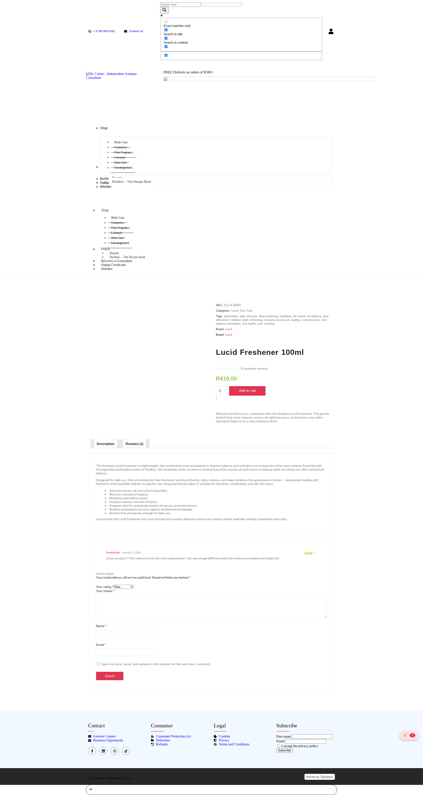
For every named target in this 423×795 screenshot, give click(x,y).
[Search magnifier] (164, 10)
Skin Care (246, 310)
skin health (249, 323)
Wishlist (106, 269)
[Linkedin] (103, 751)
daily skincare (248, 316)
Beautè (114, 253)
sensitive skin (311, 320)
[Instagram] (115, 751)
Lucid (234, 310)
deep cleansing (268, 316)
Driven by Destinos (320, 776)
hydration (285, 316)
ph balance (314, 316)
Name (101, 626)
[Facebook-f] (92, 751)
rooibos (295, 320)
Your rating (104, 586)
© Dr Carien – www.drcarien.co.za (109, 778)
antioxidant (231, 316)
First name (283, 736)
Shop (105, 210)
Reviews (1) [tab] (134, 444)
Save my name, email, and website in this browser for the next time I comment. (156, 664)
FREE (105, 249)
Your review (105, 591)
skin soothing (266, 323)
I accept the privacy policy (299, 746)
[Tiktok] (126, 751)
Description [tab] (106, 444)
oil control (299, 316)
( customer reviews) (254, 368)
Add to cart (247, 391)
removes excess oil (276, 320)
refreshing (256, 320)
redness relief (239, 320)
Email (101, 644)
